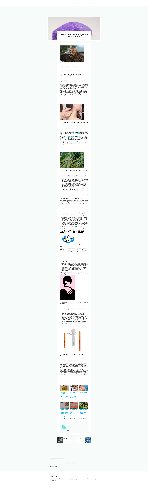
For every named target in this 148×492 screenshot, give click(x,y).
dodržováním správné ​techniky (65, 97)
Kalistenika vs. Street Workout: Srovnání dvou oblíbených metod (67, 440)
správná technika (71, 136)
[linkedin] (95, 479)
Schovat (74, 64)
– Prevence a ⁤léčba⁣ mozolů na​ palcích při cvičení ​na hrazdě (68, 69)
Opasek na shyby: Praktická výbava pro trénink (81, 440)
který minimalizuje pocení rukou (76, 133)
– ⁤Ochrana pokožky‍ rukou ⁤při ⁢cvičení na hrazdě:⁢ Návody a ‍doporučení (70, 70)
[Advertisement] (74, 11)
